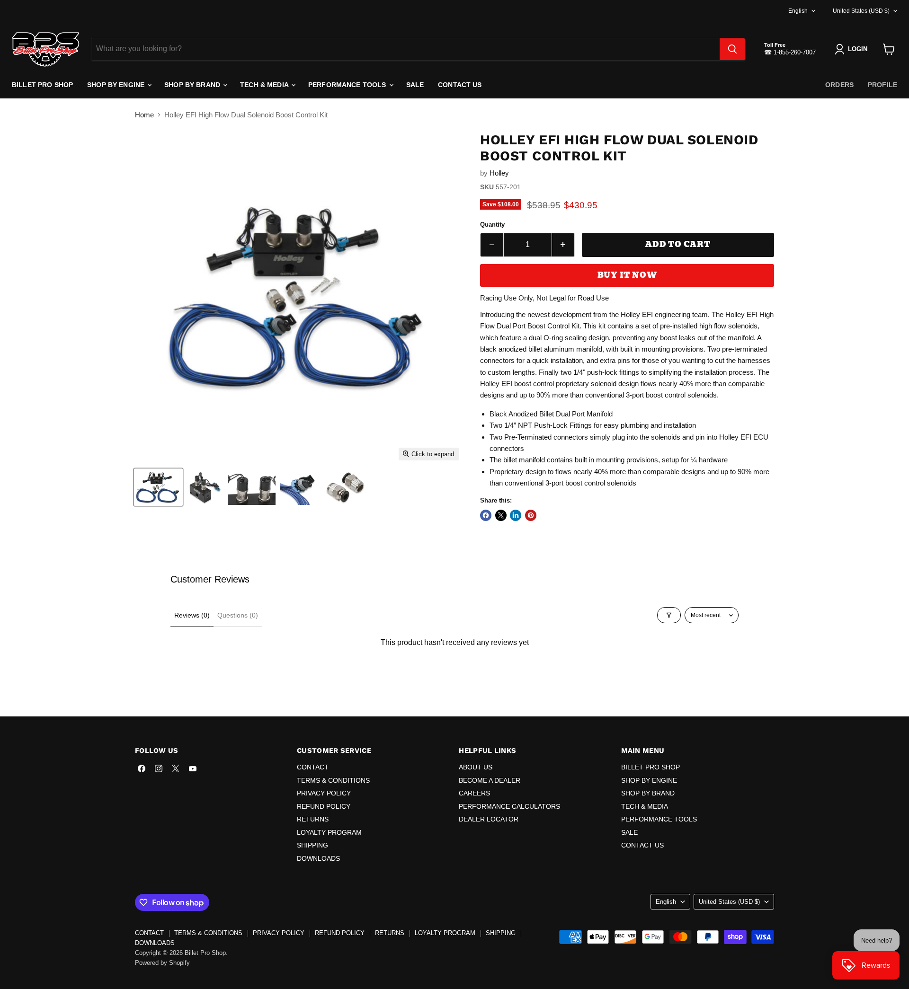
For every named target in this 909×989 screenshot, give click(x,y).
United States (861, 11)
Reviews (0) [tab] (192, 615)
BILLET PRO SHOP (42, 84)
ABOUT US (475, 767)
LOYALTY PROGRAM (329, 832)
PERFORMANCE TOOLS (348, 84)
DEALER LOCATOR (488, 819)
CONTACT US (459, 84)
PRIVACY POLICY (324, 793)
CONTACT (313, 767)
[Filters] (669, 615)
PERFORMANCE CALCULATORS (509, 806)
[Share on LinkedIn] (515, 515)
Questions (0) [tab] (237, 615)
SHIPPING (312, 845)
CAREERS (474, 793)
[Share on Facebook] (485, 515)
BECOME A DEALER (489, 780)
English (798, 11)
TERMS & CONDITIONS (333, 780)
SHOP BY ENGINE (116, 84)
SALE (415, 84)
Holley (499, 173)
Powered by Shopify (162, 962)
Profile (882, 84)
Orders (839, 84)
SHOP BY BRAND (193, 84)
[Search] (732, 49)
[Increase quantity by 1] (563, 244)
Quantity (492, 224)
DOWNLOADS (318, 858)
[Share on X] (501, 515)
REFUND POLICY (323, 806)
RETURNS (313, 819)
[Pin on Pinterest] (530, 515)
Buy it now (627, 275)
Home (144, 115)
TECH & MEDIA (265, 84)
